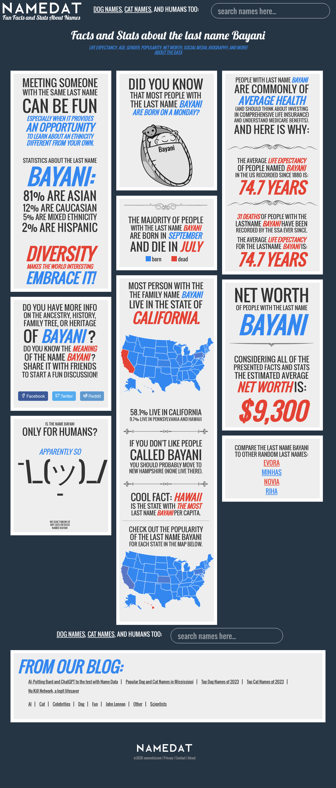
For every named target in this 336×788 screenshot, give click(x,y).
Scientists (158, 704)
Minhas (272, 472)
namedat (150, 757)
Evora (272, 462)
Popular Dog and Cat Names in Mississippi (159, 681)
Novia (271, 481)
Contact (181, 757)
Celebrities (61, 704)
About (192, 757)
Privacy (169, 757)
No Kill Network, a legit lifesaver (53, 691)
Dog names (107, 9)
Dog (81, 704)
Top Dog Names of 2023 (220, 681)
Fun (95, 704)
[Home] (164, 750)
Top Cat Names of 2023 (265, 681)
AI (30, 704)
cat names (137, 9)
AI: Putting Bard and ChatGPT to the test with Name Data (73, 681)
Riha (271, 491)
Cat (42, 704)
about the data (168, 52)
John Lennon (115, 704)
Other (137, 704)
